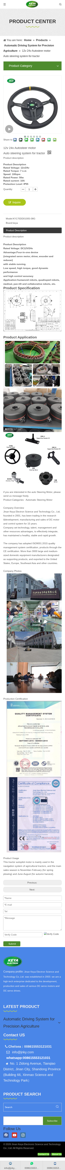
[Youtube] (14, 1135)
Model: (9, 218)
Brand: (9, 223)
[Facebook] (6, 1135)
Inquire (16, 202)
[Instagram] (23, 1135)
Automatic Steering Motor (39, 499)
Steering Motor (44, 492)
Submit (12, 943)
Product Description (16, 230)
